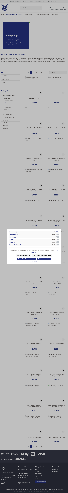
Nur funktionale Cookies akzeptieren (42, 255)
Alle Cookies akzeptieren (44, 258)
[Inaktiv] (57, 234)
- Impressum (34, 261)
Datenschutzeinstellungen (23, 255)
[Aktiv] (57, 231)
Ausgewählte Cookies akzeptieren (26, 258)
